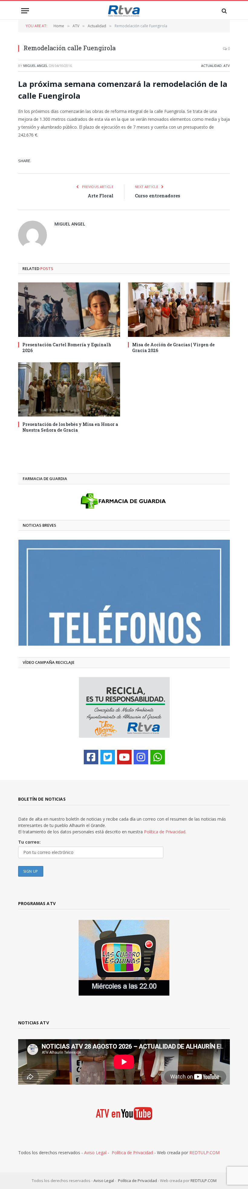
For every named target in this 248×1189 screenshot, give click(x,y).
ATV (227, 65)
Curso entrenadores (157, 196)
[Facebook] (91, 757)
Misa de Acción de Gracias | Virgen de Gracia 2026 (173, 347)
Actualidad (211, 65)
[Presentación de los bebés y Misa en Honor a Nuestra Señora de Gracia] (69, 389)
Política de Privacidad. (165, 832)
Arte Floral (100, 196)
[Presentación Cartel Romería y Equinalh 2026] (69, 309)
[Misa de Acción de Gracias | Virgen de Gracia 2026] (179, 309)
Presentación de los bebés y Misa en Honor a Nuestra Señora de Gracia (70, 427)
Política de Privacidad (132, 1152)
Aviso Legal (95, 1152)
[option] (124, 593)
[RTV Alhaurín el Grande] (124, 11)
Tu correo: (29, 842)
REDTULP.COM (204, 1152)
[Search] (223, 11)
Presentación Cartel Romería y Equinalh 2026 (66, 347)
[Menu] (25, 11)
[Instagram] (141, 757)
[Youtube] (124, 757)
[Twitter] (107, 757)
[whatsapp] (157, 757)
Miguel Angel (35, 65)
